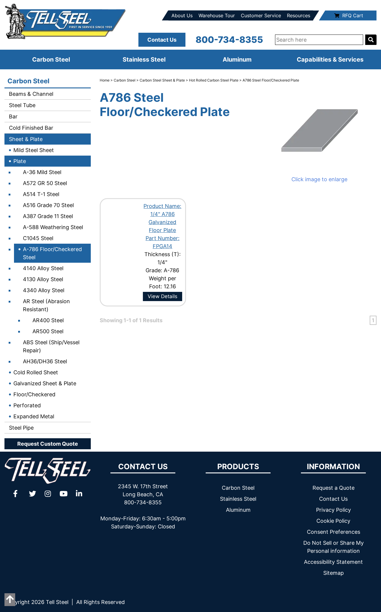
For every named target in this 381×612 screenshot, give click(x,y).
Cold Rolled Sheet (35, 372)
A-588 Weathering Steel (53, 227)
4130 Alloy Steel (43, 279)
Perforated (27, 405)
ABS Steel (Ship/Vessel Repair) (51, 346)
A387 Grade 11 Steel (48, 216)
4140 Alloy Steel (43, 268)
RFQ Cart (352, 15)
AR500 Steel (47, 331)
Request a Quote (334, 488)
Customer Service (261, 15)
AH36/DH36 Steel (45, 361)
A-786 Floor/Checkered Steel (52, 253)
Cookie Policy (333, 521)
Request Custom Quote (47, 444)
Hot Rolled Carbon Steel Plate (213, 80)
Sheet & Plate (25, 139)
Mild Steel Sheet (33, 150)
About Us (182, 15)
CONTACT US (143, 466)
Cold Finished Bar (30, 128)
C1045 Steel (38, 238)
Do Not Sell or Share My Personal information (333, 547)
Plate (19, 161)
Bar (12, 116)
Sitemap (333, 573)
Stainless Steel (144, 59)
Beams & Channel (30, 94)
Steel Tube (21, 105)
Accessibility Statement (333, 562)
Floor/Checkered (34, 394)
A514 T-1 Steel (41, 194)
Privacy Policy (333, 510)
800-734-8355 (229, 39)
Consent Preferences (333, 532)
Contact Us (162, 40)
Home (105, 80)
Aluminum (237, 59)
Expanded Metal (33, 416)
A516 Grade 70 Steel (48, 205)
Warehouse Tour (217, 15)
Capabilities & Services (330, 59)
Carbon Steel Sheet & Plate (162, 80)
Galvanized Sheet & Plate (44, 383)
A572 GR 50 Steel (45, 183)
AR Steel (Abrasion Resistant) (46, 305)
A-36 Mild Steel (42, 172)
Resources (298, 15)
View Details (162, 296)
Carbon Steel (51, 59)
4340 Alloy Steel (43, 290)
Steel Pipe (20, 428)
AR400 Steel (48, 320)
